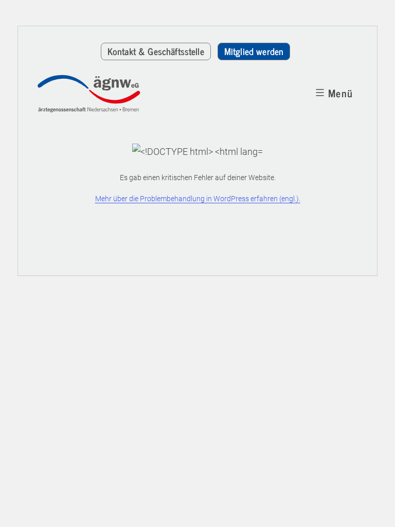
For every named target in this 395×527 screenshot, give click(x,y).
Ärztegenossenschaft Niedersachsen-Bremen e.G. (96, 93)
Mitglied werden (253, 51)
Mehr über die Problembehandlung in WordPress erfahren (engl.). (197, 199)
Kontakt (155, 51)
